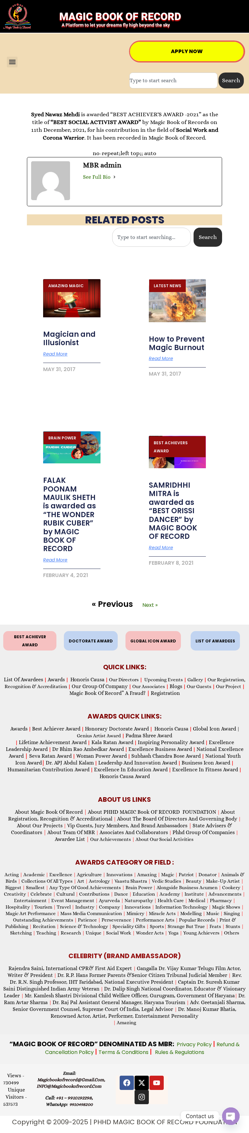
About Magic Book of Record (51, 812)
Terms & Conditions (124, 1052)
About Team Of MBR (71, 832)
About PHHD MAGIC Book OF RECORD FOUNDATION (152, 812)
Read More (55, 354)
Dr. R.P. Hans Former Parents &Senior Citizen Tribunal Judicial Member (142, 975)
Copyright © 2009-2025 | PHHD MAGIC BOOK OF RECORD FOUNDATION (124, 1122)
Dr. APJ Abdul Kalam (70, 763)
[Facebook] (127, 1083)
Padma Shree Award (148, 735)
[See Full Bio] (114, 177)
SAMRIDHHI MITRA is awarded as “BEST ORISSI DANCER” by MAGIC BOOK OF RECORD (173, 510)
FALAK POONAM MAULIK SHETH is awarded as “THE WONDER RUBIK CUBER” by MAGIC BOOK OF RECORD (69, 514)
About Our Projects (40, 825)
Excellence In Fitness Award (205, 769)
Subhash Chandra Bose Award (166, 756)
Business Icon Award (206, 763)
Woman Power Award (101, 756)
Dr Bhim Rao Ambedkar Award (88, 749)
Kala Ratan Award (111, 742)
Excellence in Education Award (131, 769)
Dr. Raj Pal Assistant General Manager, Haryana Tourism (119, 1002)
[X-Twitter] (142, 1083)
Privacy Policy (195, 1044)
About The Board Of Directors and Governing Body (177, 819)
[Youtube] (156, 1083)
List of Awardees (23, 679)
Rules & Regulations (179, 1052)
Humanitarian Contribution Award (48, 769)
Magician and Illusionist (69, 338)
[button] (12, 62)
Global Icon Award (214, 729)
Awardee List (72, 839)
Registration (165, 693)
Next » (150, 605)
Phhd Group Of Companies (203, 832)
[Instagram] (142, 1097)
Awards (56, 679)
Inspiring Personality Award (171, 742)
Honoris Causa (87, 679)
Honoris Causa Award (125, 776)
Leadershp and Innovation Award (137, 763)
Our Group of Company (100, 686)
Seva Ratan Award (50, 756)
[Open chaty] (231, 1116)
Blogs (176, 686)
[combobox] (173, 80)
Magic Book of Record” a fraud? (109, 693)
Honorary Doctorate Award (117, 729)
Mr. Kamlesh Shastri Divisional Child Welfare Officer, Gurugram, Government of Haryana (130, 995)
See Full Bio (97, 177)
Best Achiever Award (56, 729)
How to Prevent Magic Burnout (177, 343)
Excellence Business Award (160, 749)
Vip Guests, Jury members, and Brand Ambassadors (129, 825)
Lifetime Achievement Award (53, 742)
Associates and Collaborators (134, 832)
